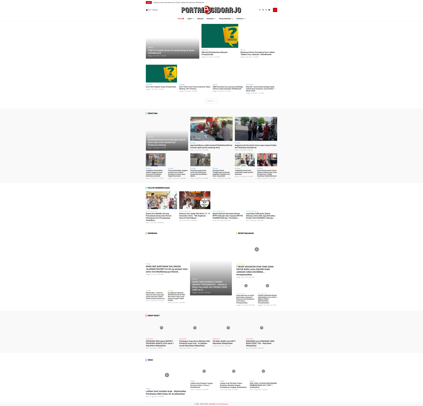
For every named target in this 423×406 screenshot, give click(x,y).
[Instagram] (263, 9)
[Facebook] (260, 9)
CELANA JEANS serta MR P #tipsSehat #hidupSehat (224, 342)
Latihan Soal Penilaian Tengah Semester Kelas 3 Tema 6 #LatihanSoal (201, 385)
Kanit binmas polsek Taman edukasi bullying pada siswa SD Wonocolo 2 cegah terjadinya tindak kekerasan (267, 173)
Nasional (150, 47)
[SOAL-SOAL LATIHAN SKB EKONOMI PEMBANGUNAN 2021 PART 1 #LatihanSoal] (263, 371)
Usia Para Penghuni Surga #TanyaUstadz (166, 2)
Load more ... (211, 101)
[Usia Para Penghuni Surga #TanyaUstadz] (161, 73)
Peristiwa (150, 137)
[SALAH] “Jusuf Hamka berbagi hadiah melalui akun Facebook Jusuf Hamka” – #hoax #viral (261, 89)
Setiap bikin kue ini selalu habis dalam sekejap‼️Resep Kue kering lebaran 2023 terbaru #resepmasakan (245, 299)
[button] (275, 10)
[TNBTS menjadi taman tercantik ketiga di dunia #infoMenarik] (172, 41)
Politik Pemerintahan (152, 211)
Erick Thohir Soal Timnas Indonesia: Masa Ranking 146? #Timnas (194, 88)
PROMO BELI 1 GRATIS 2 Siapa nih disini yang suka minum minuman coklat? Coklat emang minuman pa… (156, 295)
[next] (275, 2)
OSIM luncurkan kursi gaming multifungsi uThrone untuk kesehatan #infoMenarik (228, 88)
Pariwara (148, 263)
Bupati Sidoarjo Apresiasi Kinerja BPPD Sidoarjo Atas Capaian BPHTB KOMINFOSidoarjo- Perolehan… (228, 215)
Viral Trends (249, 84)
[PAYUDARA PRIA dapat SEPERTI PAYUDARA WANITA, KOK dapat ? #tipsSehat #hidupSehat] (161, 328)
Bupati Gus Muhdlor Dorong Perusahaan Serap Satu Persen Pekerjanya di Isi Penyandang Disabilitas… (158, 216)
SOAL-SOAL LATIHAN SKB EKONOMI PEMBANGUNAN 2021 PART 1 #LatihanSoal (263, 385)
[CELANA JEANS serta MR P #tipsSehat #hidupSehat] (228, 328)
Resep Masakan (240, 264)
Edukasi (148, 388)
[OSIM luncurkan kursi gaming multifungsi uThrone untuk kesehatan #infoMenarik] (228, 73)
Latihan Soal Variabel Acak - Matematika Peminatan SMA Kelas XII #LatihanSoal (166, 392)
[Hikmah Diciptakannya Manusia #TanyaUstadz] (219, 36)
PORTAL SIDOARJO (209, 404)
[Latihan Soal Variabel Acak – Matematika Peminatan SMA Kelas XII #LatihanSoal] (167, 375)
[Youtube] (269, 9)
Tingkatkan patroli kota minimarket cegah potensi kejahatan (244, 172)
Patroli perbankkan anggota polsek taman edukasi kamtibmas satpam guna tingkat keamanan (178, 173)
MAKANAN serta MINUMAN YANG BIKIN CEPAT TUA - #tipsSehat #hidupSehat (260, 343)
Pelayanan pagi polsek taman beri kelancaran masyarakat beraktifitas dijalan (198, 173)
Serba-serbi (204, 49)
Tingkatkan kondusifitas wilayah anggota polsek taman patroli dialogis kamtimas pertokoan (154, 173)
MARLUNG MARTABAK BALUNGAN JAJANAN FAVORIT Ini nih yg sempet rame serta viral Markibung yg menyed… (167, 269)
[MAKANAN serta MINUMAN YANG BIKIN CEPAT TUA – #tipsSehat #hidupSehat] (261, 328)
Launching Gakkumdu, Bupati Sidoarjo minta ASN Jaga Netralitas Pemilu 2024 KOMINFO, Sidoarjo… (260, 215)
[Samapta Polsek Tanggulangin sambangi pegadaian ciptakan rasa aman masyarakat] (223, 159)
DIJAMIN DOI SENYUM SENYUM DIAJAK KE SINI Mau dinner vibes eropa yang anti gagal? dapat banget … (176, 296)
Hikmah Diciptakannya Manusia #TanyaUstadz (214, 53)
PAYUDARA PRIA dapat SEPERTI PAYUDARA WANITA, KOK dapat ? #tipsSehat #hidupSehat (160, 343)
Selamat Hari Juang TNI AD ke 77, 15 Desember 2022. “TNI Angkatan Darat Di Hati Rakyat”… (194, 215)
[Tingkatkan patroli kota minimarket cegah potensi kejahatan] (245, 159)
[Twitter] (266, 9)
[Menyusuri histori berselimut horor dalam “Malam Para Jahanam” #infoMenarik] (258, 36)
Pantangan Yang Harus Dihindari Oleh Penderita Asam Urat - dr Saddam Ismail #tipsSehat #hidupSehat (194, 343)
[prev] (272, 2)
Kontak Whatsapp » (222, 404)
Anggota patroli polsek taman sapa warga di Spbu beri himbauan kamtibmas (255, 146)
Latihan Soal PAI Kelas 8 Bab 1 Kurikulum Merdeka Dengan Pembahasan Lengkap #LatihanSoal (233, 385)
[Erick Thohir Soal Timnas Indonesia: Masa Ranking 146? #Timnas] (194, 73)
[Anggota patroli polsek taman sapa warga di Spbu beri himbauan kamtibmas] (256, 129)
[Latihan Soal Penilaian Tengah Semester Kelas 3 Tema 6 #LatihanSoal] (204, 371)
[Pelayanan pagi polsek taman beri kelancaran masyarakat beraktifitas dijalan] (200, 159)
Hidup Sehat (149, 338)
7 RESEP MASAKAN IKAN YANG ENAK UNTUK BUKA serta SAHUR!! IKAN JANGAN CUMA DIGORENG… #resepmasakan (255, 270)
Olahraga (182, 84)
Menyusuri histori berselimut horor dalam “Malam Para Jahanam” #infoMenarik (257, 53)
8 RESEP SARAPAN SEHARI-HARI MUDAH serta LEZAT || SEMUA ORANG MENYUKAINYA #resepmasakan (267, 299)
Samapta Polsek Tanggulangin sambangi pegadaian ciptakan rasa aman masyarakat (221, 173)
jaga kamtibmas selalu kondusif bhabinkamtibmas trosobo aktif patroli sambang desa (211, 146)
